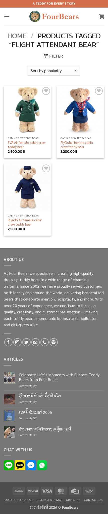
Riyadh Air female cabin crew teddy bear (25, 222)
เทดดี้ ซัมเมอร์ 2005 (35, 412)
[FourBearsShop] (54, 16)
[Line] (9, 464)
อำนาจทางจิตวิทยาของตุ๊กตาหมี (45, 428)
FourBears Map (50, 500)
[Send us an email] (35, 342)
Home (17, 35)
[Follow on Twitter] (26, 342)
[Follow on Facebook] (8, 342)
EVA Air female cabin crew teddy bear (26, 144)
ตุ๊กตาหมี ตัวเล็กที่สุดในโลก (40, 395)
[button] (7, 16)
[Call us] (44, 342)
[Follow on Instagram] (17, 342)
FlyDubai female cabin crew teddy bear (77, 144)
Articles (73, 500)
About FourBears (19, 500)
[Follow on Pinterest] (53, 342)
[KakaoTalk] (20, 464)
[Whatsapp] (42, 464)
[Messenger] (31, 464)
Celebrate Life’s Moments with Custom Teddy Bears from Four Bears (59, 377)
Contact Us (93, 500)
